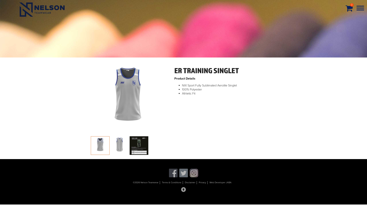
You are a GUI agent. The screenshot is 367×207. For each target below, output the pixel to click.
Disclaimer (190, 182)
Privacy (202, 182)
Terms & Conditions (171, 182)
